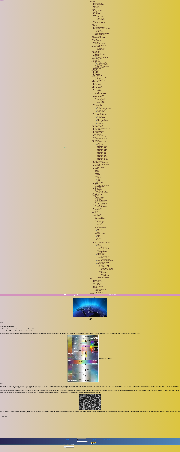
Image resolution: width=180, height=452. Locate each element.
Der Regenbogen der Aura (99, 78)
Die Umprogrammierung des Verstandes (101, 222)
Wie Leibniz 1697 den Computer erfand (103, 107)
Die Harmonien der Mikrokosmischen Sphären (104, 115)
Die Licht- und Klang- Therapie (100, 48)
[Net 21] (65, 147)
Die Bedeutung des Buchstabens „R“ (100, 154)
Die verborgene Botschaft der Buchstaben (99, 141)
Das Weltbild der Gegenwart (99, 252)
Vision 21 (94, 213)
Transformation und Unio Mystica (100, 233)
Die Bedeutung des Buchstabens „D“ (100, 147)
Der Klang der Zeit (96, 42)
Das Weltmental (101, 255)
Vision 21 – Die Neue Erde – (97, 283)
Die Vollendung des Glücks (101, 235)
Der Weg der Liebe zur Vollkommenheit (107, 269)
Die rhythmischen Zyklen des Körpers (102, 57)
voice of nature (95, 12)
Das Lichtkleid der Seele (99, 32)
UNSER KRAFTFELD (97, 5)
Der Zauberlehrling (98, 90)
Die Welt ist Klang (98, 30)
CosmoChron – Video (96, 25)
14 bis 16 (98, 179)
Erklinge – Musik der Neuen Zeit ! (100, 43)
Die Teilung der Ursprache (97, 188)
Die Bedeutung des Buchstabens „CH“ (101, 146)
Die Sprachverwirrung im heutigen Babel (101, 203)
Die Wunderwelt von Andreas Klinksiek (99, 27)
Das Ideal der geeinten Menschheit (104, 258)
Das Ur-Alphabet (97, 143)
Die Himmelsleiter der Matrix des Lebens (101, 101)
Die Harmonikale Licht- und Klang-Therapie (102, 66)
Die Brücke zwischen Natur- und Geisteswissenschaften (101, 128)
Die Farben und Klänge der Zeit (100, 53)
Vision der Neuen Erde (96, 215)
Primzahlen (98, 180)
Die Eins (98, 169)
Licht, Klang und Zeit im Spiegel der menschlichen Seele (103, 77)
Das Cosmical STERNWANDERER (100, 19)
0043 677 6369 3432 (107, 439)
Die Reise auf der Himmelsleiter (100, 102)
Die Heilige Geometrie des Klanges (102, 120)
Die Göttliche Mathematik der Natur (100, 110)
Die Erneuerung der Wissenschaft (98, 126)
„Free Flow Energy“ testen (99, 292)
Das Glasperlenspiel (98, 127)
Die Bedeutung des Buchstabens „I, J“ (101, 149)
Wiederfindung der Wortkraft (97, 193)
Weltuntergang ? (103, 258)
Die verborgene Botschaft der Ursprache (101, 163)
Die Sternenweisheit (96, 82)
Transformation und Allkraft (101, 234)
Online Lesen (92, 139)
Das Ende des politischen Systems (104, 261)
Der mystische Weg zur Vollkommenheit (99, 208)
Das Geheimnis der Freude (101, 231)
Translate (83, 438)
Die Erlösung (99, 236)
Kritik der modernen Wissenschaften (98, 91)
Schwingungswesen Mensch (96, 51)
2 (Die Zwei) (97, 170)
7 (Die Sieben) (97, 174)
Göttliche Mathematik (98, 105)
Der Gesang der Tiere (96, 13)
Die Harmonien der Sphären (97, 10)
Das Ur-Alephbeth (100, 144)
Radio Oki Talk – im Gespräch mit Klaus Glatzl (100, 29)
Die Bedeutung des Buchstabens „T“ (100, 157)
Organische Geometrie (100, 111)
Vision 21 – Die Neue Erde (97, 7)
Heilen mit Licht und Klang (96, 46)
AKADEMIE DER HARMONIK (97, 133)
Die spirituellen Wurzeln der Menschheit (99, 204)
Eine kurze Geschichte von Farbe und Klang (98, 37)
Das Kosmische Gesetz (98, 124)
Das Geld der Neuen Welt (103, 251)
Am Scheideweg (99, 244)
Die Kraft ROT (95, 71)
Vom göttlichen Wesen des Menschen (100, 227)
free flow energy (95, 69)
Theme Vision (72, 444)
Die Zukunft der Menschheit (97, 132)
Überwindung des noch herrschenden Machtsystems (105, 260)
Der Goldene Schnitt (98, 106)
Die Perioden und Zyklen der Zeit (100, 56)
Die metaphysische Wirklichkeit (101, 228)
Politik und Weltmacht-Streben (101, 252)
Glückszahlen (99, 181)
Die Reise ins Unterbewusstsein (98, 133)
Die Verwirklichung (100, 237)
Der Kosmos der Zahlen (96, 165)
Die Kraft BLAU (95, 72)
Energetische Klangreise (100, 116)
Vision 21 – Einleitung (98, 8)
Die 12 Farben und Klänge (95, 70)
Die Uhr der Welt (94, 39)
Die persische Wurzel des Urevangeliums (101, 205)
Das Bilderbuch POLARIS (99, 16)
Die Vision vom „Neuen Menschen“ (102, 246)
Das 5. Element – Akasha (99, 198)
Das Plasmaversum (96, 97)
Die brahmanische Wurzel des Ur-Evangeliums (102, 207)
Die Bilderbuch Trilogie (95, 11)
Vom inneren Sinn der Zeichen (99, 186)
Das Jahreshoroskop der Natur (97, 83)
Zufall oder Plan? (95, 88)
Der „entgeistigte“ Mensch (97, 89)
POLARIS (95, 15)
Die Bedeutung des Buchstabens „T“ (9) (101, 158)
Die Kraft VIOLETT (96, 74)
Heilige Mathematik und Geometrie (98, 104)
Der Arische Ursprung (98, 190)
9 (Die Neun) (97, 175)
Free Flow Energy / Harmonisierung (98, 4)
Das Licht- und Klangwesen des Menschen (101, 62)
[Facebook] (0, 415)
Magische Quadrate (100, 182)
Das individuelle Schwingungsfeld (102, 63)
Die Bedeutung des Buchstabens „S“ (100, 155)
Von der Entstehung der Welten (99, 95)
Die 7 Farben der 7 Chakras (99, 79)
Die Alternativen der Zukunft (105, 256)
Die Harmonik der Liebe (97, 130)
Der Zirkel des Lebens (100, 123)
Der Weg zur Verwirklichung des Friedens (103, 276)
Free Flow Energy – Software (96, 61)
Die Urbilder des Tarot (98, 187)
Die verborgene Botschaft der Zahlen (100, 167)
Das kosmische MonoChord (101, 117)
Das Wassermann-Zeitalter (99, 210)
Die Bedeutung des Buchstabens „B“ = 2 (101, 145)
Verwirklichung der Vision (103, 247)
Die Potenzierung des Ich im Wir (104, 266)
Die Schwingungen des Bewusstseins (100, 127)
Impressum (67, 439)
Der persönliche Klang (100, 49)
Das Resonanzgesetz (98, 224)
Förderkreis (95, 139)
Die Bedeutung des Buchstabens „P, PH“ (101, 153)
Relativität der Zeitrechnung (99, 44)
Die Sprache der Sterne (95, 81)
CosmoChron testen (96, 60)
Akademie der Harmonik (97, 134)
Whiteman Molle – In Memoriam (100, 22)
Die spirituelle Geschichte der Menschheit (99, 8)
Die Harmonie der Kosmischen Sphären (101, 114)
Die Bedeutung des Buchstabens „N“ (100, 152)
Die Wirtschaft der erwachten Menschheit (103, 277)
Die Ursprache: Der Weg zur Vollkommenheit (102, 164)
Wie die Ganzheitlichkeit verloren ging (97, 87)
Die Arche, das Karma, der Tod (100, 201)
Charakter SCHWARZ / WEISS (98, 75)
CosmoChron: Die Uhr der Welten (97, 58)
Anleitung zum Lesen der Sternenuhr (100, 289)
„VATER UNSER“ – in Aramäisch (102, 192)
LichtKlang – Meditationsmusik (98, 11)
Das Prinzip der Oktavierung (101, 109)
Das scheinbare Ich (98, 220)
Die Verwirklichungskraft (99, 217)
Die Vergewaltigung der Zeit (101, 45)
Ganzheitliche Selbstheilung (99, 67)
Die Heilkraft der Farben (99, 65)
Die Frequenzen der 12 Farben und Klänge (99, 80)
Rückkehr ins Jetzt (98, 209)
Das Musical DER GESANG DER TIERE (101, 14)
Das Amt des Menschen (100, 249)
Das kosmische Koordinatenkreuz (100, 103)
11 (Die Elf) (99, 177)
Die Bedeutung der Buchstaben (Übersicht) (99, 142)
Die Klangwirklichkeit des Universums (101, 118)
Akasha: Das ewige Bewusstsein (100, 98)
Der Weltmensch (99, 243)
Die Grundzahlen (95, 168)
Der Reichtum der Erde (100, 250)
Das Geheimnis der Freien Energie (100, 99)
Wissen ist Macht (97, 92)
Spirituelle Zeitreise (96, 195)
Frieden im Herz (103, 274)
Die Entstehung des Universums (96, 94)
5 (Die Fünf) (97, 172)
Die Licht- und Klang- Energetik (96, 36)
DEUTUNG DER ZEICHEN (97, 6)
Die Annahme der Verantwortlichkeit (100, 240)
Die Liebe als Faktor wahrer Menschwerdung (105, 267)
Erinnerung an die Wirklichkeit (97, 3)
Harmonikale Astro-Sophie (99, 31)
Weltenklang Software (95, 287)
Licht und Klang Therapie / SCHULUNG (101, 138)
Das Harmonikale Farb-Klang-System (102, 64)
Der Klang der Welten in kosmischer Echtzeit (100, 38)
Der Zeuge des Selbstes (98, 223)
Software (93, 24)
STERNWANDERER (96, 17)
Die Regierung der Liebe (100, 263)
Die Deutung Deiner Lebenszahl (102, 166)
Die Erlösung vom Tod (98, 211)
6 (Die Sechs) (97, 173)
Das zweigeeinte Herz (104, 272)
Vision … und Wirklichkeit (99, 216)
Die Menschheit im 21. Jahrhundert (98, 131)
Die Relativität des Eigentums (103, 249)
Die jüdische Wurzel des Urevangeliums (101, 206)
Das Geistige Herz (101, 271)
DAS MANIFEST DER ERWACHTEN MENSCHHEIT (102, 242)
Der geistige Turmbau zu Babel (99, 202)
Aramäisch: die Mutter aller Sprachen (100, 191)
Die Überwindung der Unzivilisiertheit (104, 248)
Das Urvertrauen (97, 226)
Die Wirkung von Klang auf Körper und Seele (104, 108)
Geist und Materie (99, 124)
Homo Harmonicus (96, 52)
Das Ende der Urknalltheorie (97, 96)
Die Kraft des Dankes (100, 229)
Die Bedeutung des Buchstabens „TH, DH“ (101, 159)
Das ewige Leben (99, 238)
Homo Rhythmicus (96, 55)
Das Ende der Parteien (102, 261)
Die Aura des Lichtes (95, 2)
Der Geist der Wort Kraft (97, 5)
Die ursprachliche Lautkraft (99, 184)
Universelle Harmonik (93, 85)
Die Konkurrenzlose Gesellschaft (104, 262)
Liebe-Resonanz (103, 270)
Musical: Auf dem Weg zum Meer (98, 20)
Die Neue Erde (94, 212)
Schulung (94, 137)
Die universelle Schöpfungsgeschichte (100, 196)
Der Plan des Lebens (98, 122)
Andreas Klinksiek (92, 1)
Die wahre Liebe (101, 264)
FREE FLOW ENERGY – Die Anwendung (100, 68)
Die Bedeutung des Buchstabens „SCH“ (101, 156)
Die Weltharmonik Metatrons (99, 112)
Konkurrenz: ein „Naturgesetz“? (105, 259)
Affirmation (97, 225)
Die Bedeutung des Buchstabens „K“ (100, 150)
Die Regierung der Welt (100, 254)
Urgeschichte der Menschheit (99, 197)
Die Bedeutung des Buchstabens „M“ (100, 151)
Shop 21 (91, 278)
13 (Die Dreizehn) (100, 178)
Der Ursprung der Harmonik (97, 86)
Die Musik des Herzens (100, 50)
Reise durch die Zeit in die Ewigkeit (97, 194)
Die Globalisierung (102, 255)
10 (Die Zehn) (97, 176)
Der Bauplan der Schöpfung (97, 121)
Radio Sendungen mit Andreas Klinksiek (98, 26)
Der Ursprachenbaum (98, 189)
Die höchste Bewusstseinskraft (101, 232)
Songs (94, 21)
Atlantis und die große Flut (97, 199)
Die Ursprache (95, 183)
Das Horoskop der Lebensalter (97, 84)
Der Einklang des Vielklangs (97, 129)
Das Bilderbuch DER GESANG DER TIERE (102, 14)
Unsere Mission (95, 439)
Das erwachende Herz (106, 275)
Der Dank (98, 230)
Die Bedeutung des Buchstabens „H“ (100, 148)
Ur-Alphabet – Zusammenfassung (98, 161)
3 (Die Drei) (97, 171)
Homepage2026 (92, 293)
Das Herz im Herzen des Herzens (108, 273)
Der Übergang (99, 245)
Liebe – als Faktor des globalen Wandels (107, 268)
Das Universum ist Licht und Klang (98, 113)
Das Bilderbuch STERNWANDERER (101, 18)
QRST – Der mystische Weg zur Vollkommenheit (100, 162)
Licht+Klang (91, 35)
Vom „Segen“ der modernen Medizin (100, 93)
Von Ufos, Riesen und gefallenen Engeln (101, 200)
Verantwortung (99, 246)
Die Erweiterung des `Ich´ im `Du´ (104, 265)
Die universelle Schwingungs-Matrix (98, 100)
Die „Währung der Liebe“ (103, 264)
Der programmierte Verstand (99, 221)
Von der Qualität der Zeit (97, 40)
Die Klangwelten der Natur (101, 119)
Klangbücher (93, 9)
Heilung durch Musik (98, 47)
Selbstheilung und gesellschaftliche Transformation (102, 33)
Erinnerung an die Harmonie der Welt (97, 125)
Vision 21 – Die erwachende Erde (100, 34)
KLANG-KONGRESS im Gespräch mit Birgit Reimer (101, 28)
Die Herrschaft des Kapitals (101, 253)
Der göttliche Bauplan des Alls (99, 121)
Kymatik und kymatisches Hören (100, 54)
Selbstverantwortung (96, 239)
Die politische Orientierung (103, 257)
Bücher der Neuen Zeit (95, 2)
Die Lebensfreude (98, 241)
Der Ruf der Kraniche (98, 23)
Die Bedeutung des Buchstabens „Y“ (100, 160)
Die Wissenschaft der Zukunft (96, 130)
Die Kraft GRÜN (96, 73)
